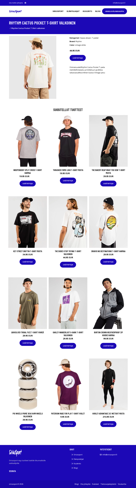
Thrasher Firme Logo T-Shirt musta (68, 170)
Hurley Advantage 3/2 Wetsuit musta (108, 413)
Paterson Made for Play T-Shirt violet (68, 413)
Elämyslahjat (73, 11)
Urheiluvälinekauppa (114, 11)
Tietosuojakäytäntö (108, 484)
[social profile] (25, 3)
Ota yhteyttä (85, 484)
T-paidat (95, 38)
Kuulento (87, 11)
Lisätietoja (78, 58)
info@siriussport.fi (119, 3)
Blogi (98, 11)
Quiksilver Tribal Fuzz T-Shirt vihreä (27, 332)
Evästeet (95, 484)
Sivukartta (122, 484)
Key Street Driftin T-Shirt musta (27, 251)
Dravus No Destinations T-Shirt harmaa (108, 251)
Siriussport (58, 11)
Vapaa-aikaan (85, 38)
